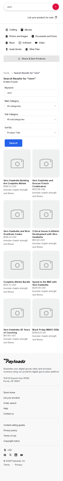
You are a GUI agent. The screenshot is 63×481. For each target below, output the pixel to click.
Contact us (9, 413)
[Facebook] (5, 455)
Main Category (12, 101)
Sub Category (11, 114)
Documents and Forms (46, 36)
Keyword (9, 87)
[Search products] (55, 7)
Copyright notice (12, 441)
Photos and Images (18, 36)
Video (42, 42)
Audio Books (15, 49)
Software (27, 42)
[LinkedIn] (16, 455)
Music (12, 42)
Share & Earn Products (33, 58)
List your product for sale (40, 17)
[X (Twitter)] (10, 455)
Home (6, 73)
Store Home (9, 392)
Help (6, 408)
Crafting (13, 29)
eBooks (28, 29)
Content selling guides (14, 425)
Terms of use (10, 435)
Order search (10, 403)
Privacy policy (10, 430)
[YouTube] (21, 455)
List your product (12, 398)
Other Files (34, 49)
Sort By (8, 127)
